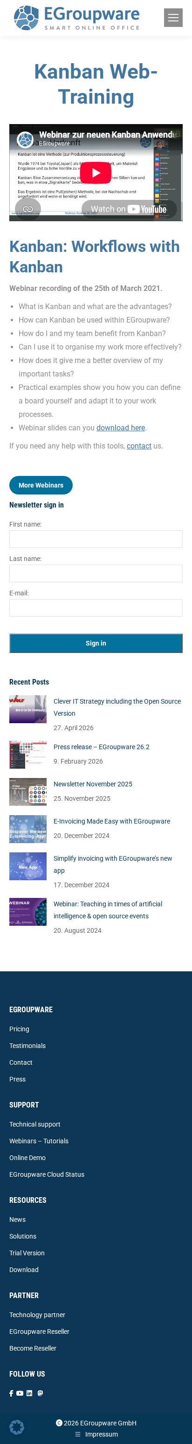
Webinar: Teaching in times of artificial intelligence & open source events (108, 910)
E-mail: (18, 593)
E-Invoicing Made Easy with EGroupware (112, 821)
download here (120, 427)
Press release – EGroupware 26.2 (102, 747)
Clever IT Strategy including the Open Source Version (117, 707)
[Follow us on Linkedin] (29, 1393)
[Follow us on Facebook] (11, 1393)
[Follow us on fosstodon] (40, 1393)
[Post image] (28, 709)
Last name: (25, 558)
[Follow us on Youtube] (20, 1393)
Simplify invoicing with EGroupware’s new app (113, 864)
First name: (25, 524)
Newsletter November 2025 (93, 784)
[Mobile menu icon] (173, 17)
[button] (17, 1427)
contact (139, 446)
